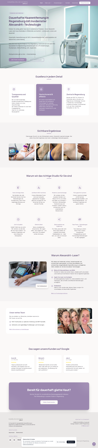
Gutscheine (75, 3)
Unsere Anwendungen (36, 59)
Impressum (11, 432)
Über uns (48, 3)
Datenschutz (19, 432)
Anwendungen (58, 3)
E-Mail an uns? (85, 425)
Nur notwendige (61, 442)
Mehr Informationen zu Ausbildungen (19, 329)
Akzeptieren (71, 442)
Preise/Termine (85, 2)
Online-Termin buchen (49, 402)
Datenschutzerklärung (28, 444)
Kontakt (68, 3)
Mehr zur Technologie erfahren (59, 293)
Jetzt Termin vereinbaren (17, 59)
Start (41, 3)
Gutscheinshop (31, 54)
